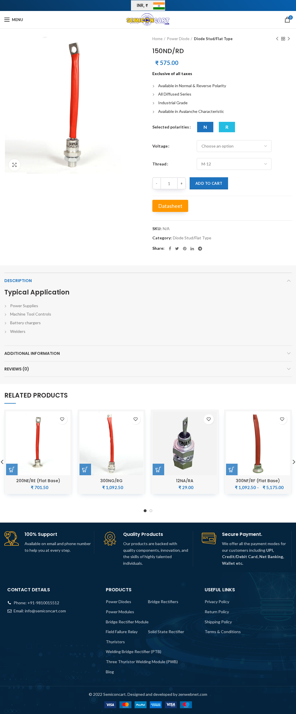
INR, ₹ (142, 5)
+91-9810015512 (43, 602)
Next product (289, 39)
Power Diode (178, 38)
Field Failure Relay (122, 631)
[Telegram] (200, 248)
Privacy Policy (217, 601)
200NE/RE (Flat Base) (38, 480)
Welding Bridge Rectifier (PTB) (133, 651)
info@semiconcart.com (45, 610)
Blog (110, 671)
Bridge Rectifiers (163, 601)
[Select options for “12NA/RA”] (158, 469)
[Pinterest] (184, 248)
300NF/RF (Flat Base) (258, 480)
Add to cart (208, 183)
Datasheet (170, 206)
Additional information (32, 353)
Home (157, 38)
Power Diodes (118, 601)
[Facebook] (170, 248)
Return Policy (217, 611)
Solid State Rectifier (166, 631)
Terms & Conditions (223, 631)
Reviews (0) (16, 369)
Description (18, 281)
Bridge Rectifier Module (127, 621)
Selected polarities (170, 126)
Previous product (277, 39)
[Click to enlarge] (14, 165)
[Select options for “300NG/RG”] (85, 469)
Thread (159, 163)
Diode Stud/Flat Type (213, 38)
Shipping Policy (218, 621)
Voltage (160, 145)
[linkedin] (192, 248)
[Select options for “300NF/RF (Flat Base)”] (232, 469)
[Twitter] (177, 248)
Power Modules (120, 611)
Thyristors (115, 641)
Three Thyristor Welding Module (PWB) (142, 661)
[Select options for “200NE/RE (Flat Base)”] (12, 469)
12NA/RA (184, 480)
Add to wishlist (62, 419)
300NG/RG (111, 480)
